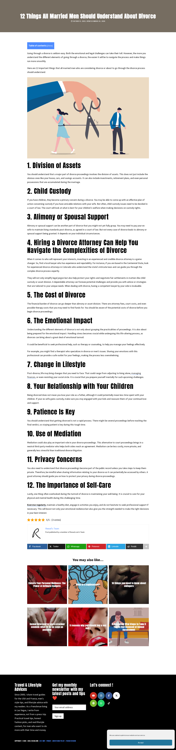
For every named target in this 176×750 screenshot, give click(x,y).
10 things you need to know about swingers (129, 585)
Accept (141, 742)
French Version (71, 741)
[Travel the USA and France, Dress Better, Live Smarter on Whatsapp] (101, 703)
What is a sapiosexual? (88, 584)
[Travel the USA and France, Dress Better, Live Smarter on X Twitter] (116, 695)
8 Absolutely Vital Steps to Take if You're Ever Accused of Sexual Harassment (129, 626)
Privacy (48, 741)
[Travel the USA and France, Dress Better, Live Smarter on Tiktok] (108, 703)
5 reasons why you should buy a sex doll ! (88, 627)
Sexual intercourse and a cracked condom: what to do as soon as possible (47, 626)
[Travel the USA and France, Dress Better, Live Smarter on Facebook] (108, 695)
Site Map (42, 741)
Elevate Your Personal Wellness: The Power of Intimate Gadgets (47, 585)
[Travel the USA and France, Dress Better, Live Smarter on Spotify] (93, 703)
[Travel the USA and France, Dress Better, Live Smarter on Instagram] (101, 695)
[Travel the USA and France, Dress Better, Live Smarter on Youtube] (93, 695)
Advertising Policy (58, 741)
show (49, 45)
